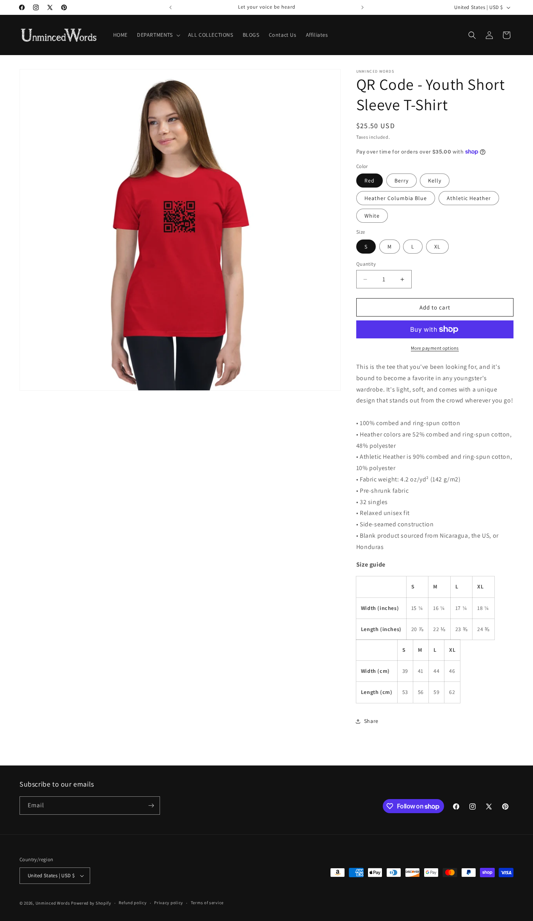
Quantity (366, 264)
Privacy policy (168, 902)
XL (437, 246)
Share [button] (371, 720)
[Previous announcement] (170, 7)
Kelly (434, 180)
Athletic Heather (469, 198)
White (372, 215)
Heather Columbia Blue (395, 198)
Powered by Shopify (91, 903)
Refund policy (132, 902)
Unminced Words (53, 903)
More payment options (435, 348)
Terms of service (207, 902)
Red (369, 180)
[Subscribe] (151, 805)
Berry (401, 180)
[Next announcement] (362, 7)
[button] (157, 35)
